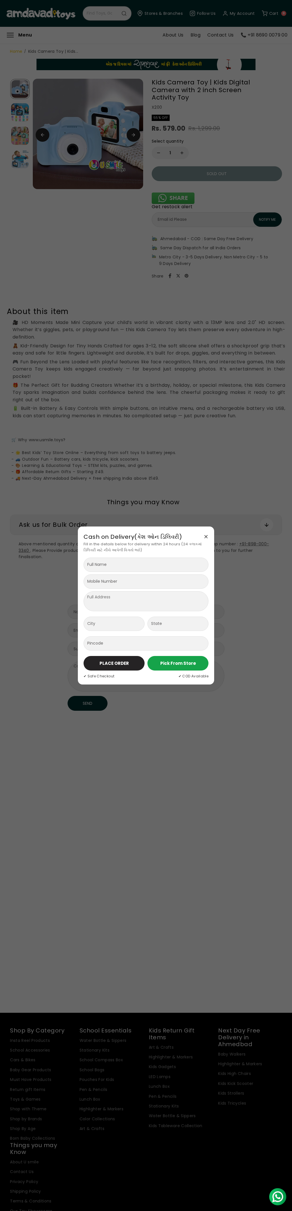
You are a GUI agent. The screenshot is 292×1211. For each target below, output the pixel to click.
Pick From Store (178, 663)
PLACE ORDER (114, 663)
